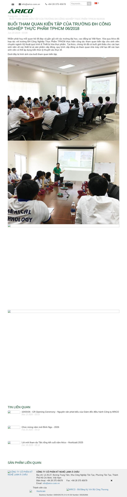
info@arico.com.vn (31, 4)
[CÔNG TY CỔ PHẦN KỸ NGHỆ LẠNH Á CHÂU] (21, 10)
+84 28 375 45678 (57, 4)
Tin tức (25, 16)
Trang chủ (13, 16)
